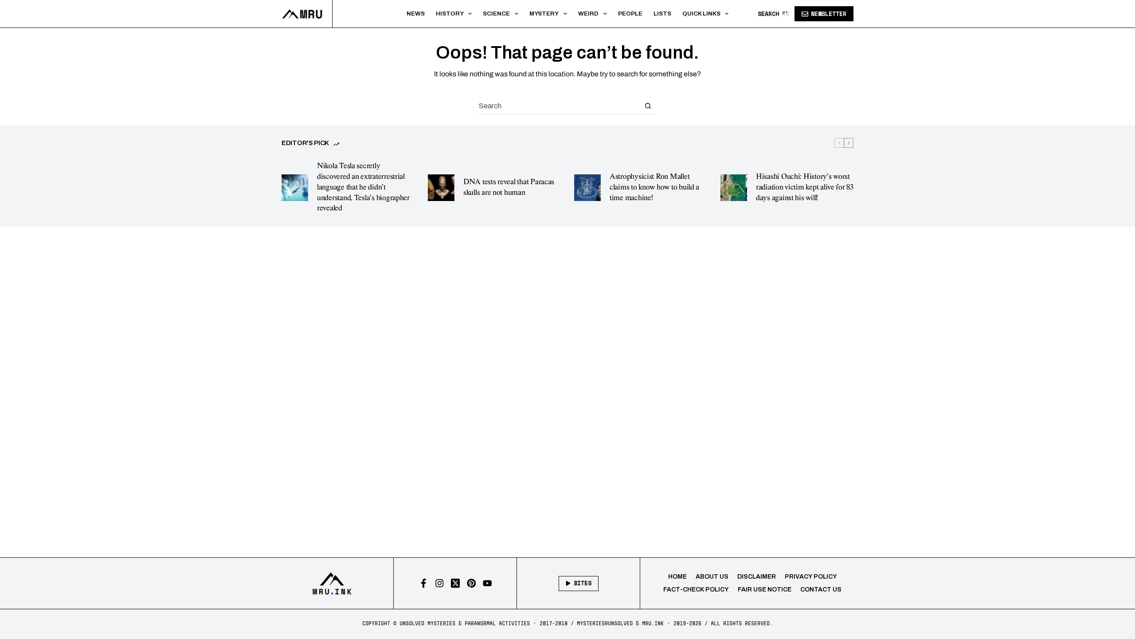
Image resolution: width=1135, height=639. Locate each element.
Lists (662, 13)
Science (496, 13)
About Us (712, 576)
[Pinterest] (471, 583)
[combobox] (559, 105)
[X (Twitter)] (455, 583)
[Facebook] (423, 583)
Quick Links (701, 13)
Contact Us (820, 589)
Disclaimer (756, 576)
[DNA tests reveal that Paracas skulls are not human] (441, 187)
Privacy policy (811, 576)
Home (677, 576)
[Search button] (647, 105)
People (630, 13)
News (416, 13)
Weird (588, 13)
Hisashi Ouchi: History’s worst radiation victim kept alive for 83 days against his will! (804, 187)
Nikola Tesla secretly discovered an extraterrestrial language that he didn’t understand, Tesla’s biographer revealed (363, 187)
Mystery (544, 13)
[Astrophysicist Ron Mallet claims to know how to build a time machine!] (587, 187)
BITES (582, 583)
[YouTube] (487, 583)
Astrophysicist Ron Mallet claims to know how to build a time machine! (654, 187)
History (450, 13)
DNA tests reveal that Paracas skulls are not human (508, 187)
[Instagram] (439, 583)
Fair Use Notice (764, 589)
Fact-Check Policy (696, 589)
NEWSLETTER (828, 13)
